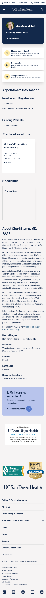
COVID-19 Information (11, 548)
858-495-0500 (11, 126)
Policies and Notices (9, 568)
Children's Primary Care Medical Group (15, 146)
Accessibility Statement (10, 573)
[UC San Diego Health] (23, 487)
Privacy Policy (7, 570)
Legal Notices (7, 576)
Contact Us (7, 555)
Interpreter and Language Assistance (17, 108)
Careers (5, 541)
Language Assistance (10, 579)
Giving (5, 527)
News (4, 534)
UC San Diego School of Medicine (14, 585)
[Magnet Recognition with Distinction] (13, 471)
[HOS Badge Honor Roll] (35, 471)
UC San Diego (7, 582)
